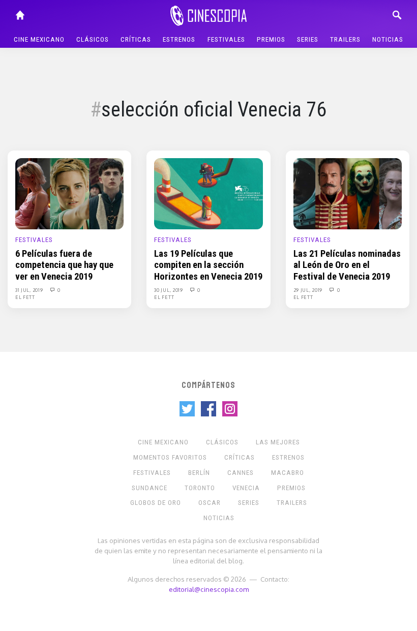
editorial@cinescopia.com (209, 589)
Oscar (209, 502)
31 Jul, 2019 (29, 290)
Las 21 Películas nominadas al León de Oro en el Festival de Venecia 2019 (347, 265)
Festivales (226, 39)
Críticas (136, 39)
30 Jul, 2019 (169, 290)
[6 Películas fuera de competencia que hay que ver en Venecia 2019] (69, 193)
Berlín (199, 472)
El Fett (25, 297)
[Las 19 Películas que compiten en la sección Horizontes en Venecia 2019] (208, 193)
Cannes (240, 472)
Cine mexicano (39, 39)
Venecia (246, 488)
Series (307, 39)
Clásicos (92, 39)
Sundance (149, 488)
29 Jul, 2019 (308, 290)
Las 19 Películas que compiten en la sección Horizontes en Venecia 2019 (208, 265)
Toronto (200, 488)
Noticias (387, 39)
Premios (271, 39)
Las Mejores (278, 442)
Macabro (287, 472)
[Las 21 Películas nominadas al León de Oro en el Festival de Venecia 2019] (347, 193)
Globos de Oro (155, 502)
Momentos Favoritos (170, 457)
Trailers (345, 39)
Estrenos (179, 39)
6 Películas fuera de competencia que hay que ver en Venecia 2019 (64, 265)
